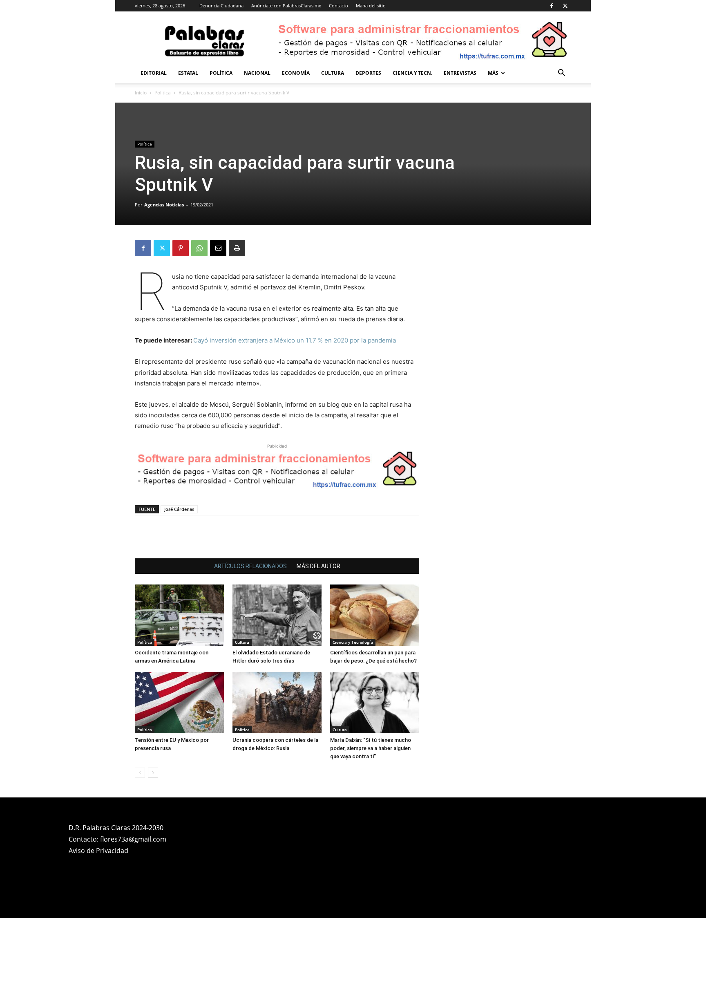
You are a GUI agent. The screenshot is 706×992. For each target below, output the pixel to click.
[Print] (237, 248)
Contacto (338, 5)
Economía (296, 72)
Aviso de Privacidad (98, 850)
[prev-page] (140, 773)
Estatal (188, 72)
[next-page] (153, 773)
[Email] (218, 248)
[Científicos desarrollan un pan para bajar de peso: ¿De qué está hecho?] (374, 615)
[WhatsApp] (199, 248)
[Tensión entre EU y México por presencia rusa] (179, 702)
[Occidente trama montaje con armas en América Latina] (179, 615)
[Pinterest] (180, 248)
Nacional (257, 72)
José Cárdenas (179, 509)
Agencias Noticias (164, 205)
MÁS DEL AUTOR (318, 566)
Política (221, 72)
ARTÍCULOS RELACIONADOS (250, 566)
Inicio (141, 92)
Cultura (332, 72)
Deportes (368, 72)
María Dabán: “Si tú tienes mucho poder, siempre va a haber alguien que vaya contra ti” (370, 748)
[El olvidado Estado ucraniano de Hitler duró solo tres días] (277, 615)
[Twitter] (565, 5)
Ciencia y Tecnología (353, 642)
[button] (561, 74)
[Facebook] (551, 5)
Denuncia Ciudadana (221, 5)
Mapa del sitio (371, 5)
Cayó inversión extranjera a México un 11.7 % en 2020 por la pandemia (294, 340)
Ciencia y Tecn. (412, 72)
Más (493, 72)
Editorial (154, 72)
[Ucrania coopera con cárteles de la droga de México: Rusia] (277, 702)
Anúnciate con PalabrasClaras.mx (286, 5)
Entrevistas (460, 72)
